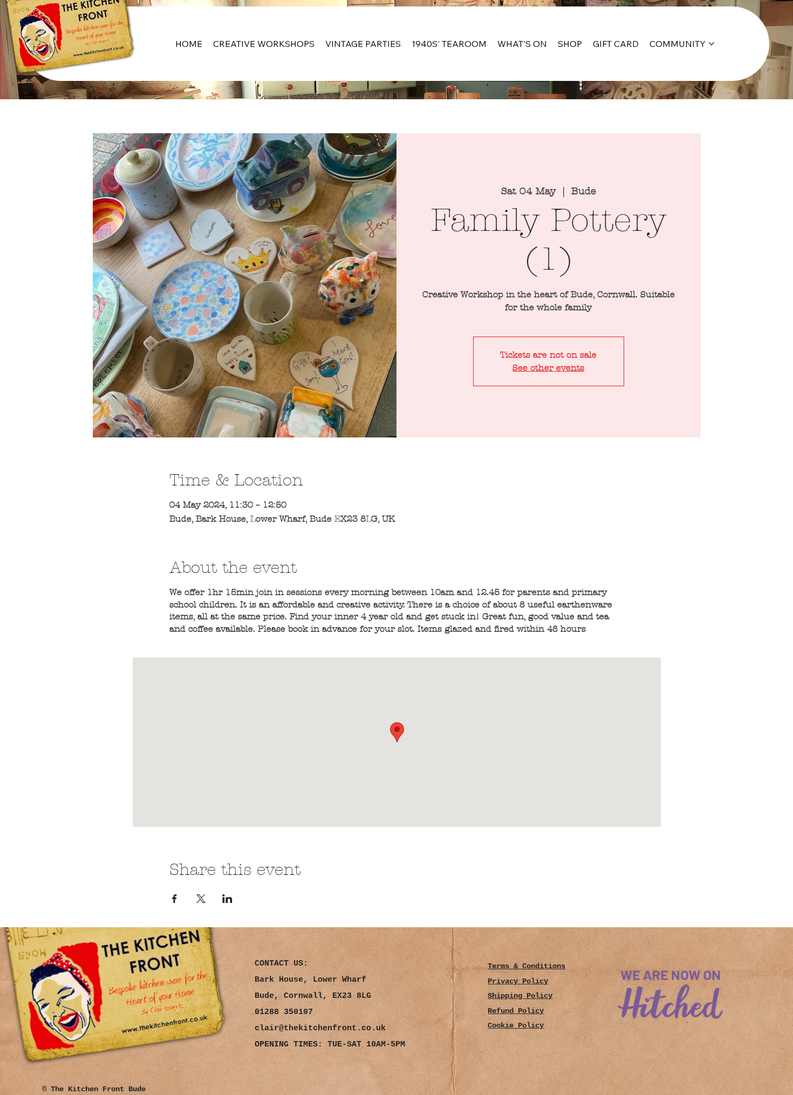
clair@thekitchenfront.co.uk (320, 1028)
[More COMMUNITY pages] (711, 43)
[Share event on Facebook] (174, 898)
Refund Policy (516, 1011)
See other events (548, 367)
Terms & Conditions (526, 966)
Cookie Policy (516, 1026)
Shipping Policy (520, 996)
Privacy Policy (518, 981)
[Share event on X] (201, 898)
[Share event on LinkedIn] (227, 898)
